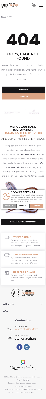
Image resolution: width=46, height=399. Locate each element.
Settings (37, 206)
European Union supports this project (22, 383)
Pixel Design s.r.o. (23, 380)
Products (24, 96)
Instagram (27, 347)
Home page (23, 89)
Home (3, 17)
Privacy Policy (13, 392)
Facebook (19, 347)
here (30, 201)
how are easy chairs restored (23, 222)
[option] (12, 112)
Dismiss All (9, 206)
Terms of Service (27, 392)
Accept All (23, 206)
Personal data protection (23, 386)
